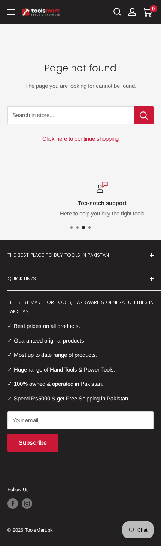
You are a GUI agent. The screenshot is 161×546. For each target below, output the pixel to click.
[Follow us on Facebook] (12, 503)
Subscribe (33, 442)
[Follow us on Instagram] (27, 503)
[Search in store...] (144, 115)
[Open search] (117, 12)
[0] (147, 12)
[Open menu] (11, 12)
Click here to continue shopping (80, 138)
